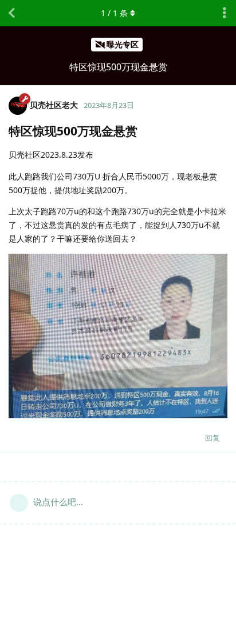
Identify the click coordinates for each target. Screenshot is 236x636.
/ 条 (114, 12)
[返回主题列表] (11, 13)
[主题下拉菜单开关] (224, 13)
